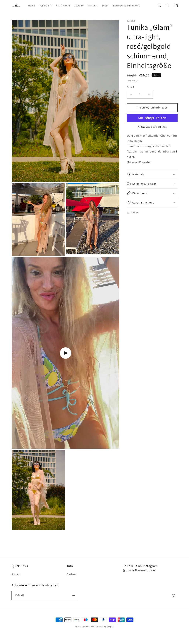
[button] (45, 5)
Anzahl (130, 87)
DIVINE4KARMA (89, 626)
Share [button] (134, 212)
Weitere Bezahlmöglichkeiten (152, 126)
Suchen (15, 574)
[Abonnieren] (74, 595)
